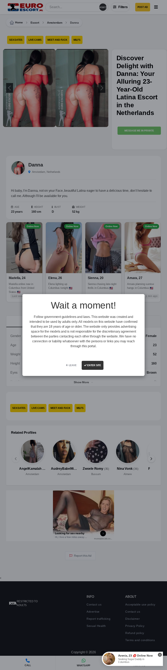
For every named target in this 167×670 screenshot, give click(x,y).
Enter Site (94, 365)
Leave (72, 365)
